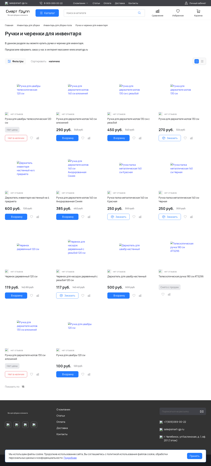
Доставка (62, 428)
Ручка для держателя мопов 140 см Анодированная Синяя (76, 199)
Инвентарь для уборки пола (58, 25)
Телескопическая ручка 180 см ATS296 (181, 276)
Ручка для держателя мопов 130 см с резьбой (128, 120)
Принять (195, 456)
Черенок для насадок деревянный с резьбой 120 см (77, 278)
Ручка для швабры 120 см (70, 355)
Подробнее (70, 458)
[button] (15, 61)
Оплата (61, 422)
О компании (63, 409)
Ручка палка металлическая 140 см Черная (179, 199)
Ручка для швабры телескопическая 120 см (28, 120)
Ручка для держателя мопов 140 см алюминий (76, 120)
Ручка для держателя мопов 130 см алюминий (25, 357)
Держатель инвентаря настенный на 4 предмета (27, 199)
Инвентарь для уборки (28, 25)
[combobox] (104, 13)
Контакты (62, 434)
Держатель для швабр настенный (126, 276)
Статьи (61, 415)
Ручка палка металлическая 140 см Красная (127, 199)
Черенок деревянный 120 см (21, 276)
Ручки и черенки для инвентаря (92, 25)
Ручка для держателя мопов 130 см (179, 119)
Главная (9, 25)
